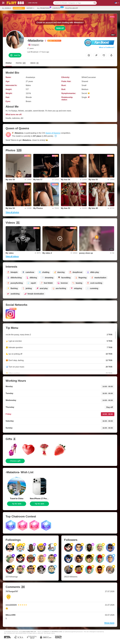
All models (6, 8)
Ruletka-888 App (71, 8)
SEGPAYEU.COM (57, 631)
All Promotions (43, 8)
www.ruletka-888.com (29, 631)
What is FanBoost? (106, 47)
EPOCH (46, 631)
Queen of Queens (52, 133)
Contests (56, 8)
